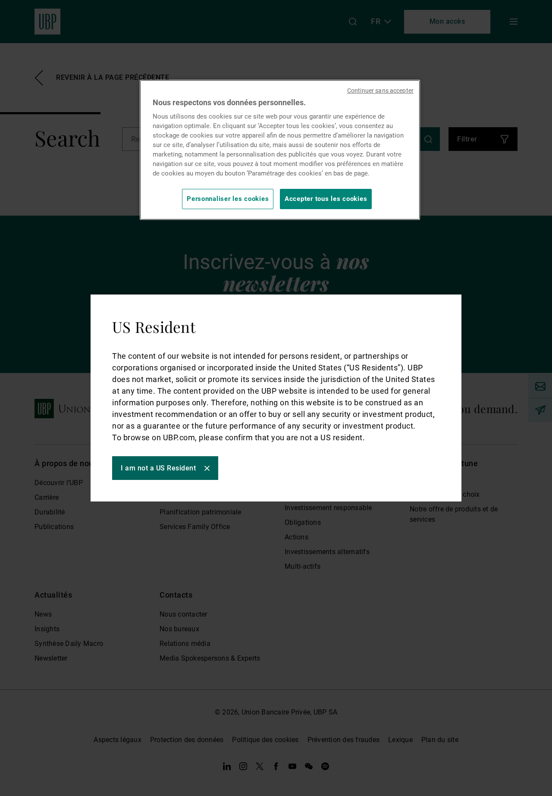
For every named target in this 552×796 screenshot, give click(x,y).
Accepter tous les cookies (326, 199)
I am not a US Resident (158, 468)
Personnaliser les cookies (228, 199)
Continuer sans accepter (380, 90)
